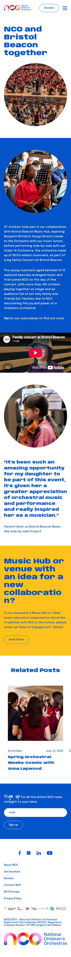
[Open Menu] (65, 8)
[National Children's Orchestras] (17, 8)
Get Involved (12, 872)
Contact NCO (12, 885)
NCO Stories (11, 892)
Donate (8, 878)
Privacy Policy (12, 898)
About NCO (11, 865)
